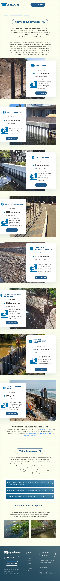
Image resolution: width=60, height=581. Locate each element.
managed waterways (30, 435)
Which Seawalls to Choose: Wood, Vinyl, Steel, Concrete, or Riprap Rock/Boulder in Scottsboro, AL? (30, 483)
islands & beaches (31, 433)
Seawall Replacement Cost (39, 341)
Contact (30, 568)
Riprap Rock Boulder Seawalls (43, 248)
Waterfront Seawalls (46, 429)
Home (6, 15)
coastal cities (40, 433)
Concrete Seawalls (14, 204)
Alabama (26, 15)
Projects (30, 560)
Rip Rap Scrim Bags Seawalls (12, 295)
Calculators (31, 570)
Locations (30, 565)
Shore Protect (13, 5)
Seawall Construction (16, 15)
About (29, 563)
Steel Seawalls (43, 157)
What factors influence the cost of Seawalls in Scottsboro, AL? (30, 490)
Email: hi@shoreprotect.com (12, 573)
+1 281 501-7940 (38, 5)
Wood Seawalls (43, 65)
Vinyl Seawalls (14, 112)
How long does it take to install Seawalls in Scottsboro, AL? (30, 496)
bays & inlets (48, 433)
